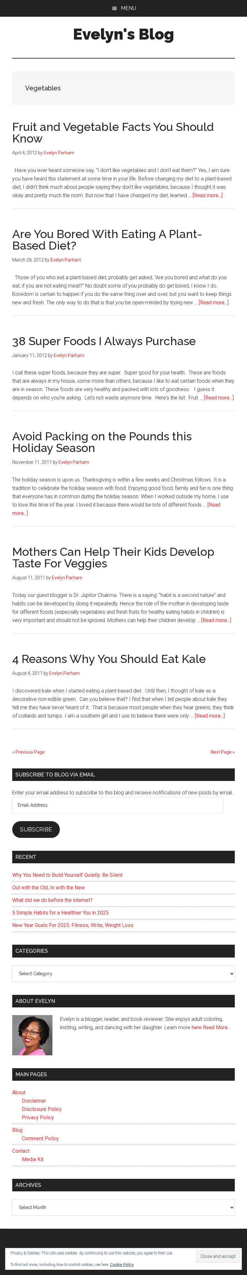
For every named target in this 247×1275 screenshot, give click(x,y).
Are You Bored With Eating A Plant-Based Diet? (107, 239)
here (197, 1027)
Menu (128, 8)
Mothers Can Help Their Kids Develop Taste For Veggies (113, 557)
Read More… (217, 1027)
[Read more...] (208, 195)
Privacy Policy (38, 1117)
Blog (17, 1130)
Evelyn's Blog (123, 34)
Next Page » (223, 752)
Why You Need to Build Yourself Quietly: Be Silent (67, 875)
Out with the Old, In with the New (48, 888)
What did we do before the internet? (52, 900)
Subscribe (36, 829)
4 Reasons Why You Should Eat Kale (109, 658)
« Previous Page (28, 752)
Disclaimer (34, 1101)
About (18, 1092)
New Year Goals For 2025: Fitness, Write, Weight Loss (72, 925)
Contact (20, 1151)
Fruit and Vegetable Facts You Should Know (113, 132)
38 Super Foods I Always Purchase (104, 341)
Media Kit (32, 1159)
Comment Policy (40, 1138)
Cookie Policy (122, 1264)
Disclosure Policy (42, 1109)
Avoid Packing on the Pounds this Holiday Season (102, 441)
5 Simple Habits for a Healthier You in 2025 (60, 913)
